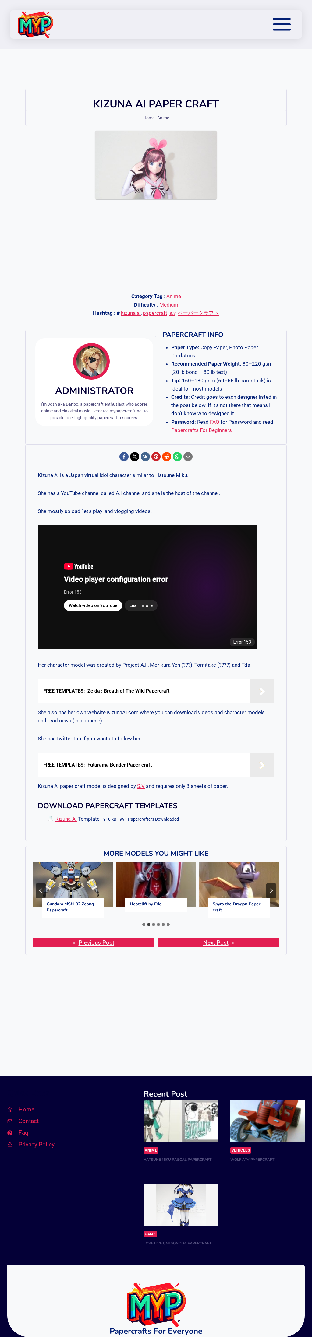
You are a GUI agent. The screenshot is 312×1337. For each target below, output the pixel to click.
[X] (134, 456)
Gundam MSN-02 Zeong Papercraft (70, 907)
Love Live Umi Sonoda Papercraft (177, 1243)
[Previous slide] (41, 890)
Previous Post (96, 942)
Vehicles (241, 1150)
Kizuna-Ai (66, 819)
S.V (141, 786)
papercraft (155, 313)
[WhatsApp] (177, 456)
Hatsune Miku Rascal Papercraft (177, 1159)
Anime (163, 118)
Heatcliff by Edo (145, 904)
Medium (168, 305)
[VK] (145, 456)
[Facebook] (124, 456)
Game (150, 1234)
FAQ (214, 422)
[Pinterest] (156, 456)
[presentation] (73, 884)
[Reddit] (166, 456)
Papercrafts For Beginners (201, 430)
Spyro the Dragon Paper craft (236, 907)
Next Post (216, 942)
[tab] (143, 924)
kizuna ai (131, 313)
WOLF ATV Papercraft (252, 1159)
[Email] (188, 456)
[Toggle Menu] (282, 24)
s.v (172, 313)
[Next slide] (271, 890)
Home (148, 118)
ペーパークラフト (198, 313)
